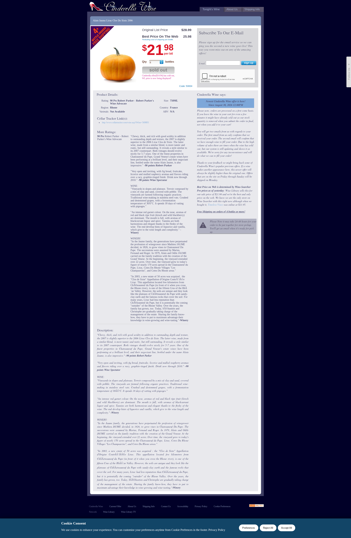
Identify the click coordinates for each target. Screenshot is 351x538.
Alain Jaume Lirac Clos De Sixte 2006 (113, 20)
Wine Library (109, 512)
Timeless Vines (215, 204)
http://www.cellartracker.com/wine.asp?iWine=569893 (125, 122)
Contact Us (166, 506)
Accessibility (182, 506)
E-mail (202, 63)
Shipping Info (149, 506)
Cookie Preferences (222, 506)
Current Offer (115, 506)
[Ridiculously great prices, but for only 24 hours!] (123, 7)
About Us (132, 506)
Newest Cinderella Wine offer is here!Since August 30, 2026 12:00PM (225, 103)
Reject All (268, 527)
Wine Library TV (128, 512)
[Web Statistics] (256, 506)
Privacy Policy (201, 506)
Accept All (286, 527)
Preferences (248, 527)
